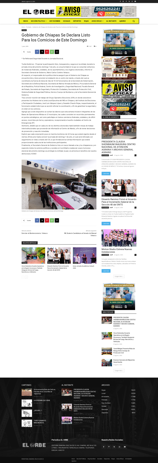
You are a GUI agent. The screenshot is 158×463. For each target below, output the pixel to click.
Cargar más (118, 276)
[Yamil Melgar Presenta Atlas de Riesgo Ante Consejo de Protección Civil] (107, 351)
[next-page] (26, 277)
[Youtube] (135, 1)
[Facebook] (120, 1)
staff (111, 155)
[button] (133, 21)
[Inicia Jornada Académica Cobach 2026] (84, 255)
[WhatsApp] (132, 1)
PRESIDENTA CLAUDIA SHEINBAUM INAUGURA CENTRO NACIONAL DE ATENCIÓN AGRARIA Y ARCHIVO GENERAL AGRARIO (119, 147)
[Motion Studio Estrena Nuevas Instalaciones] (119, 238)
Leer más (106, 173)
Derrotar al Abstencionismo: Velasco (35, 233)
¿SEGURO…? (38, 410)
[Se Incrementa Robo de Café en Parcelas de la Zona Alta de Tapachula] (27, 392)
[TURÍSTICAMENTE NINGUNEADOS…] (27, 423)
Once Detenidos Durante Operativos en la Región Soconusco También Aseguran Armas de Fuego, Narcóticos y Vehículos (123, 337)
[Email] (57, 52)
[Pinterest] (126, 1)
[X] (129, 1)
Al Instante (51, 263)
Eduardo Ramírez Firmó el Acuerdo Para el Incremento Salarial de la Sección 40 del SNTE (58, 268)
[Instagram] (123, 1)
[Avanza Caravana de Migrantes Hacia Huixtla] (107, 362)
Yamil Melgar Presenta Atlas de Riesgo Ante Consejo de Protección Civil (124, 351)
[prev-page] (23, 277)
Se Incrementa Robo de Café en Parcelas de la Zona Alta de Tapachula (44, 392)
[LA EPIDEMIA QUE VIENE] (27, 403)
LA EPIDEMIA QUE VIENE (42, 400)
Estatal (75, 263)
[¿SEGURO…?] (27, 413)
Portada (28, 27)
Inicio (23, 27)
